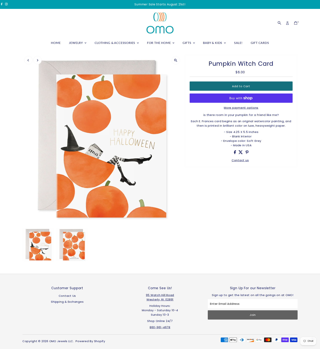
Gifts (187, 42)
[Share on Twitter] (241, 153)
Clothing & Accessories (115, 42)
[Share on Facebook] (235, 153)
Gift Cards (260, 42)
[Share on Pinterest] (247, 153)
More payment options (241, 108)
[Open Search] (279, 23)
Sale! (238, 42)
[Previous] (28, 60)
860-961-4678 (160, 327)
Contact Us (67, 296)
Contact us (240, 160)
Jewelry (76, 42)
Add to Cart (241, 86)
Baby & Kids (213, 42)
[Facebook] (1, 4)
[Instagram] (6, 4)
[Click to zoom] (175, 60)
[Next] (37, 60)
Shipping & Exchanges (67, 302)
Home (56, 42)
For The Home (159, 42)
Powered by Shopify (90, 341)
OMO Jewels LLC (61, 341)
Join (253, 315)
